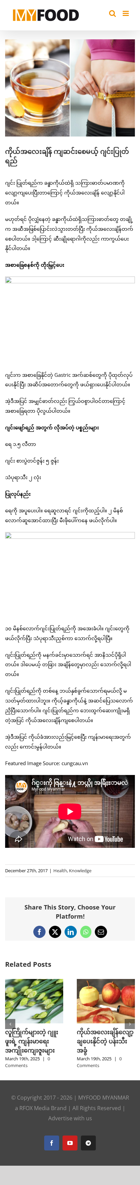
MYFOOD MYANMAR (103, 1116)
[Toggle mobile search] (112, 13)
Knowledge (80, 870)
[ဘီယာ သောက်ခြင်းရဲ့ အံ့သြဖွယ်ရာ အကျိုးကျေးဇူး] (106, 982)
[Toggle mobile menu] (126, 13)
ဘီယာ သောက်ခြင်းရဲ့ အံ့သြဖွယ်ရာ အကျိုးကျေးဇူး (104, 1041)
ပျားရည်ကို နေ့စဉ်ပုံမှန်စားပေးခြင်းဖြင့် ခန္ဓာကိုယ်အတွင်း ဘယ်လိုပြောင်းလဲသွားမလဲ (33, 1050)
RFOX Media (34, 1126)
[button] (10, 1033)
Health (60, 870)
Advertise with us (70, 1136)
